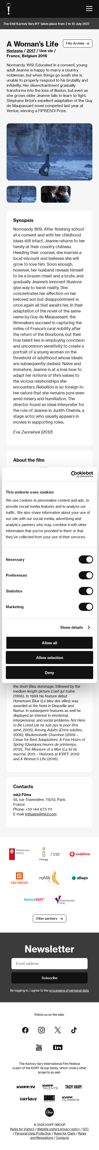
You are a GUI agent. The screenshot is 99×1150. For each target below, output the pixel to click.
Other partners (46, 918)
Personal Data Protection (33, 1133)
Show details (71, 627)
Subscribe (50, 978)
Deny (49, 672)
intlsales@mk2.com (41, 814)
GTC (85, 1129)
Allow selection (49, 657)
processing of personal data (69, 990)
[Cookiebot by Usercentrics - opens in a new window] (71, 474)
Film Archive (75, 43)
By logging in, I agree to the (49, 990)
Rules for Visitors (22, 1129)
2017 (31, 50)
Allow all (49, 642)
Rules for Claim (64, 1133)
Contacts (62, 1137)
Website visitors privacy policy (58, 1129)
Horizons (15, 50)
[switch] (86, 575)
